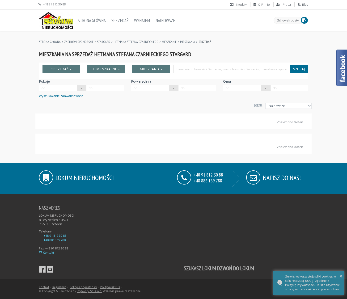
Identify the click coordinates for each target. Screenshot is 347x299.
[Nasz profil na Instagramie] (50, 269)
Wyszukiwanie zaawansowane (61, 96)
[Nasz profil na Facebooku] (42, 269)
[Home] (56, 19)
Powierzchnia (141, 81)
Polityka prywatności (83, 287)
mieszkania (150, 69)
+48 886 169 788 (208, 180)
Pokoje (44, 81)
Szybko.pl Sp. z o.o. (89, 291)
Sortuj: (258, 105)
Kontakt (48, 252)
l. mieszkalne (105, 69)
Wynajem (142, 20)
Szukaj (299, 69)
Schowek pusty (288, 20)
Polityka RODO (110, 287)
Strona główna (92, 20)
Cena (227, 81)
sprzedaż (60, 69)
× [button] (340, 276)
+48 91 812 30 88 (55, 235)
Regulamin (59, 287)
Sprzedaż (119, 20)
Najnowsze (165, 20)
